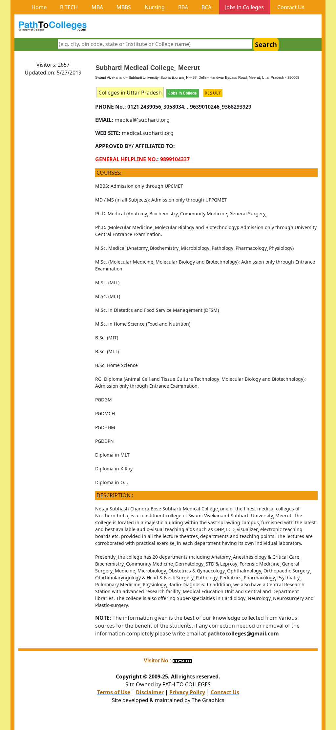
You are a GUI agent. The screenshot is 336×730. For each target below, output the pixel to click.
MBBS (123, 7)
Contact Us (290, 7)
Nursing (155, 7)
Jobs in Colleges (244, 7)
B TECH (69, 7)
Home (39, 7)
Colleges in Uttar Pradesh (130, 92)
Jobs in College (182, 93)
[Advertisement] (53, 180)
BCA (206, 7)
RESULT (213, 93)
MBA (97, 7)
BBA (183, 7)
